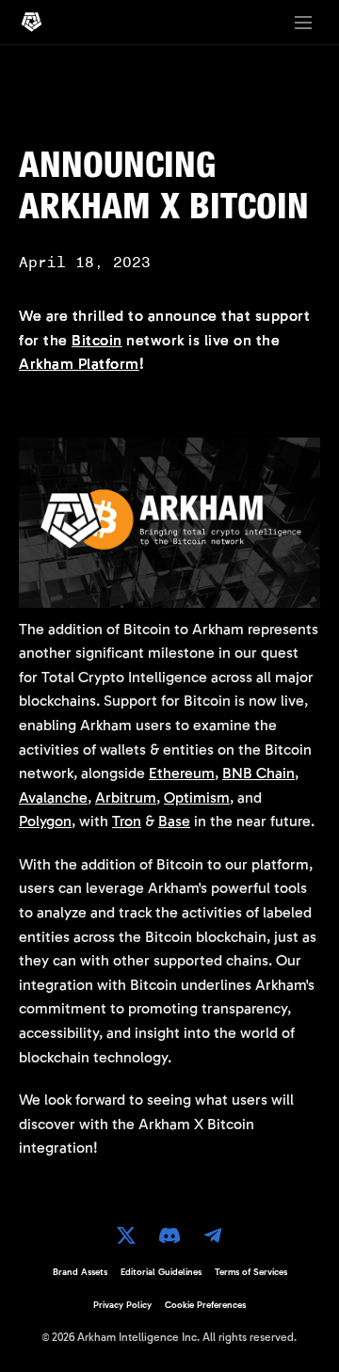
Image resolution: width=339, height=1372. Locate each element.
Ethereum (182, 773)
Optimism (197, 797)
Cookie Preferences (205, 1305)
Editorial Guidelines (161, 1272)
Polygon (45, 821)
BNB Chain (258, 773)
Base (174, 821)
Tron (126, 821)
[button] (303, 23)
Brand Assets (80, 1272)
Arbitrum (125, 797)
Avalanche (53, 797)
